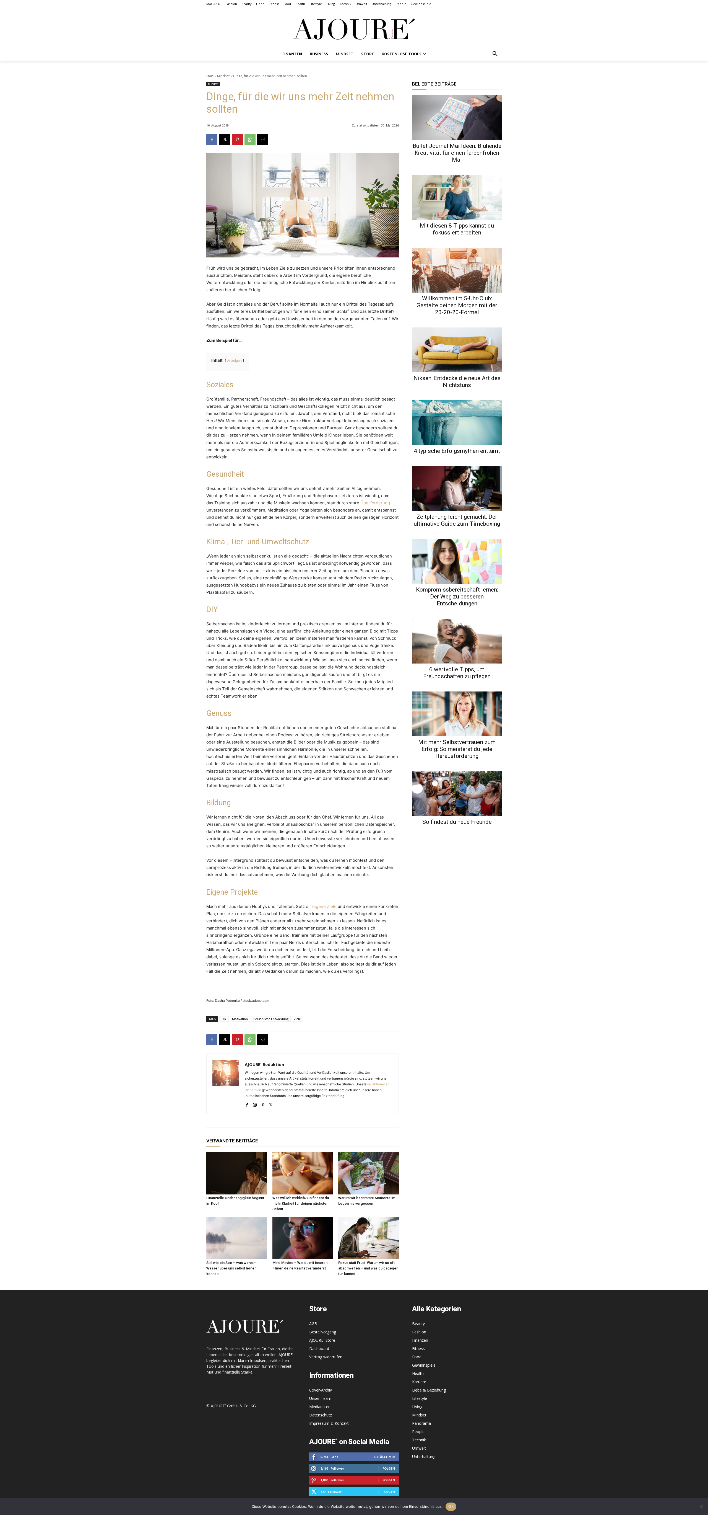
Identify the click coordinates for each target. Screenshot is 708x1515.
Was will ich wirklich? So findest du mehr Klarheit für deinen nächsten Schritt (300, 1203)
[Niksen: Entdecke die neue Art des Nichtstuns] (457, 349)
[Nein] (701, 1506)
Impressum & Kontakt (329, 1423)
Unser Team (320, 1398)
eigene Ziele (324, 906)
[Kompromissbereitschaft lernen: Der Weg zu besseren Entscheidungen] (457, 561)
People (418, 1431)
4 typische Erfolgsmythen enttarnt (457, 451)
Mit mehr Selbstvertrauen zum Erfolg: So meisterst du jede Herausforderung (457, 749)
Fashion (419, 1332)
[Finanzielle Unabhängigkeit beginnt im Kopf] (236, 1173)
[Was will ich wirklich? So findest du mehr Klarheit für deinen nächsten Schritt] (302, 1173)
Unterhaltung (423, 1456)
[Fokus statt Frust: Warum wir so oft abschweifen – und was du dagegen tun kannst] (368, 1238)
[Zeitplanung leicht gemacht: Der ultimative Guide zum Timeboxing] (457, 488)
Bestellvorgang (322, 1332)
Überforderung (375, 502)
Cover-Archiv (320, 1390)
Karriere (419, 1381)
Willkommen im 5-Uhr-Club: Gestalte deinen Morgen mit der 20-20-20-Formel (457, 305)
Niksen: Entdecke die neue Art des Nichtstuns (457, 381)
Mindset (223, 76)
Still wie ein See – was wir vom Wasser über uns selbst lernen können (231, 1268)
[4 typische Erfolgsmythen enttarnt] (457, 422)
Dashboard (319, 1348)
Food (416, 1356)
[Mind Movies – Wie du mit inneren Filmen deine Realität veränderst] (302, 1238)
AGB (313, 1323)
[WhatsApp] (250, 139)
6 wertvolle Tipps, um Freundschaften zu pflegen (457, 673)
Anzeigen (234, 360)
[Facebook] (211, 139)
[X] (224, 139)
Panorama (421, 1423)
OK (451, 1506)
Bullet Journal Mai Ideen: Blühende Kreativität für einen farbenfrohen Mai (457, 153)
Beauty (418, 1323)
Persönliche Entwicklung (270, 1019)
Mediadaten (319, 1406)
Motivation (240, 1019)
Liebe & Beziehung (429, 1390)
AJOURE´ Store (322, 1340)
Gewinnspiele (424, 1365)
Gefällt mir (384, 1457)
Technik (419, 1439)
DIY (224, 1019)
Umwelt (419, 1448)
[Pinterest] (237, 139)
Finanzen (420, 1340)
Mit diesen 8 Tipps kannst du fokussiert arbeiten (457, 229)
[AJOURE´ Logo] (354, 29)
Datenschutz (320, 1415)
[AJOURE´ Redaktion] (225, 1084)
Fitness (418, 1348)
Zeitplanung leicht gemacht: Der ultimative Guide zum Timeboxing (457, 520)
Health (418, 1373)
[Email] (262, 139)
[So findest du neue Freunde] (457, 793)
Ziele (297, 1019)
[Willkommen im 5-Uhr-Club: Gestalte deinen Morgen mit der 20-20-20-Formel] (457, 270)
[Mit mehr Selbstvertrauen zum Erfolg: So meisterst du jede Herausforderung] (457, 713)
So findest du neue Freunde (457, 822)
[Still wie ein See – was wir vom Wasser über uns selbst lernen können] (236, 1238)
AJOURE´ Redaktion (264, 1064)
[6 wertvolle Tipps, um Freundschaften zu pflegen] (457, 641)
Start (210, 76)
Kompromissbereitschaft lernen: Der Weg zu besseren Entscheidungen (457, 596)
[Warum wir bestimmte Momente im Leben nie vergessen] (368, 1173)
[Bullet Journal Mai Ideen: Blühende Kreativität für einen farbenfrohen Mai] (457, 117)
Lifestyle (419, 1398)
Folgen (388, 1468)
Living (417, 1406)
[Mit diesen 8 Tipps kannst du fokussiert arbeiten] (457, 197)
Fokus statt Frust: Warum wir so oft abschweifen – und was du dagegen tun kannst (368, 1268)
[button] (495, 54)
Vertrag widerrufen (325, 1356)
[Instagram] (255, 1104)
